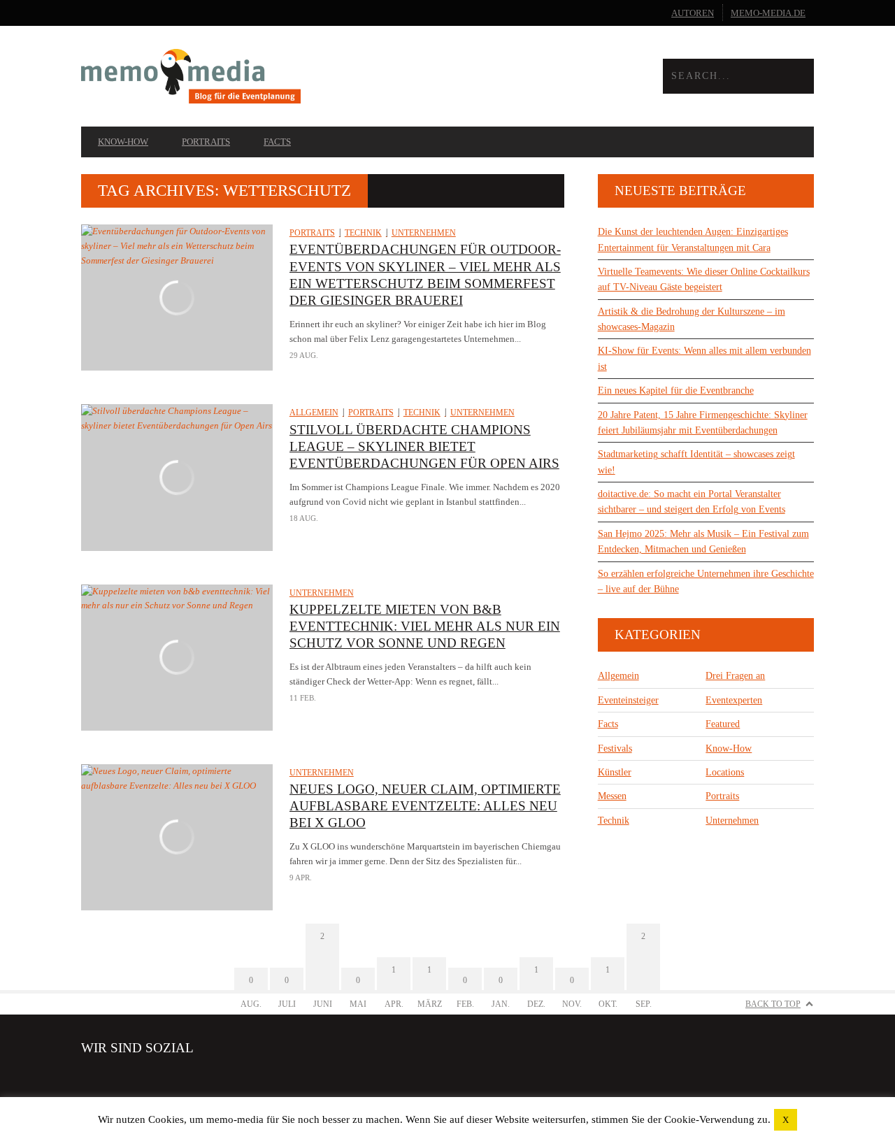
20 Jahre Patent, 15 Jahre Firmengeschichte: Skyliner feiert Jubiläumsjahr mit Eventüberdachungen (703, 423)
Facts (277, 141)
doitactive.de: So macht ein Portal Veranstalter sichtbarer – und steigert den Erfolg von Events (691, 502)
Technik (363, 233)
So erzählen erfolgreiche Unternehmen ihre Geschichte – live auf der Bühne (706, 581)
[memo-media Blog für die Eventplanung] (264, 76)
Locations (725, 772)
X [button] (785, 1120)
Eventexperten (734, 700)
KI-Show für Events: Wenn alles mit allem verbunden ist (704, 358)
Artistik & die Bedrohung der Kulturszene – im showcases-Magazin (691, 319)
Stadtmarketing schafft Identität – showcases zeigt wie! (696, 462)
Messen (612, 796)
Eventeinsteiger (628, 700)
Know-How (123, 141)
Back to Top (773, 1004)
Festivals (615, 748)
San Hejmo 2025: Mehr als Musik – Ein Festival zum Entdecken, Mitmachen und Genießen (703, 541)
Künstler (614, 772)
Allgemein (313, 412)
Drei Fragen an (735, 676)
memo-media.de (768, 13)
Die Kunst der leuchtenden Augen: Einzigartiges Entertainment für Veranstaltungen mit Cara (693, 239)
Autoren (692, 13)
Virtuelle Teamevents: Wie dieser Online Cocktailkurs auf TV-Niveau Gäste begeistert (704, 279)
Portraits (206, 141)
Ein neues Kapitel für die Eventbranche (676, 390)
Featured (723, 724)
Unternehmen (424, 233)
